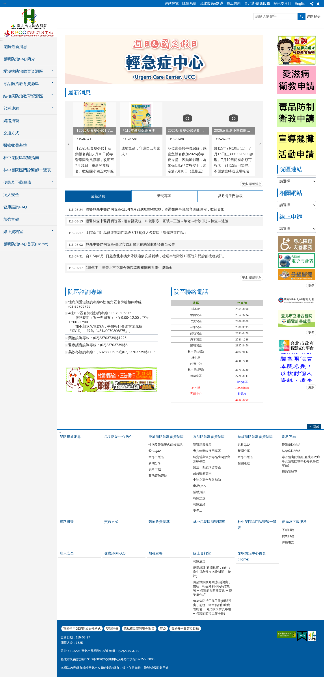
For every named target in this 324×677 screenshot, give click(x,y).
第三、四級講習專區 (207, 467)
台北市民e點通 (211, 3)
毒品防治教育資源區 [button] (21, 83)
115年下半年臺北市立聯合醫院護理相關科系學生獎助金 (120, 268)
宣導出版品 (156, 457)
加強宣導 (11, 219)
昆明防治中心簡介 (19, 59)
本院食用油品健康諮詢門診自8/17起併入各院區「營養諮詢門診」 (128, 233)
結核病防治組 (291, 451)
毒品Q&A (199, 486)
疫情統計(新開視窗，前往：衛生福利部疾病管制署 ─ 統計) (212, 572)
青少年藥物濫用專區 (207, 451)
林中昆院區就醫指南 (21, 157)
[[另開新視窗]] (111, 391)
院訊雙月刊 (282, 3)
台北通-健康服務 (257, 3)
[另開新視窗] (296, 244)
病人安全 (11, 194)
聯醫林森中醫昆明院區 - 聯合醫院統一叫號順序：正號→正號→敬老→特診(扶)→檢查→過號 (148, 221)
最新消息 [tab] (98, 196)
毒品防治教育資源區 (209, 436)
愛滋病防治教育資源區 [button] (23, 71)
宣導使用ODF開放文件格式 (82, 628)
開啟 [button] (316, 427)
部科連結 (289, 436)
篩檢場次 (288, 542)
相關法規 (199, 498)
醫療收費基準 (15, 145)
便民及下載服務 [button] (17, 182)
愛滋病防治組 (291, 444)
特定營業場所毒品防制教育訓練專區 (211, 459)
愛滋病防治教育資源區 (166, 436)
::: (4, 2)
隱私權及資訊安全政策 (139, 628)
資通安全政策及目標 (185, 628)
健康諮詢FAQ (15, 207)
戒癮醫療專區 (202, 473)
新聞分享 (155, 463)
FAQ (163, 628)
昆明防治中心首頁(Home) (25, 244)
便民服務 (288, 536)
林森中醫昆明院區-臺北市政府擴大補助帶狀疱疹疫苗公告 (122, 245)
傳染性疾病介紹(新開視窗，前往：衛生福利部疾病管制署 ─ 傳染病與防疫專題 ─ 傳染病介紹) (212, 588)
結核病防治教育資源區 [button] (23, 96)
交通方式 (11, 133)
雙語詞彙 (112, 628)
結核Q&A (244, 444)
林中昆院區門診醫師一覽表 (27, 170)
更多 (311, 285)
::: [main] (63, 33)
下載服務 (288, 530)
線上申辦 (284, 227)
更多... (197, 510)
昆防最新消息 (15, 46)
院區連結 (284, 179)
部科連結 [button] (11, 108)
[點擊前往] (296, 345)
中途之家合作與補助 (207, 479)
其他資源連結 (158, 475)
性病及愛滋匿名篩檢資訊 (165, 444)
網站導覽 (172, 3)
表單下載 (155, 469)
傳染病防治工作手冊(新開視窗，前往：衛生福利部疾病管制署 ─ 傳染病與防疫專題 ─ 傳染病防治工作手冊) (212, 607)
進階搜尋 (314, 16)
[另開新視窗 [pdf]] (296, 318)
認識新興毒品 (202, 444)
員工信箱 (234, 3)
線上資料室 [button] (13, 231)
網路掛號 (11, 120)
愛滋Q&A (155, 451)
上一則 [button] (68, 144)
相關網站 (284, 203)
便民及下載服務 (294, 521)
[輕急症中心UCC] (164, 82)
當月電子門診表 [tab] (230, 196)
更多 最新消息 (251, 184)
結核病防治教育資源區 (255, 436)
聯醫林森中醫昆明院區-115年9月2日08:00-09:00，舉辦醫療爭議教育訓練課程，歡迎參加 (146, 210)
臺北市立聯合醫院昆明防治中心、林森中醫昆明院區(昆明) (28, 22)
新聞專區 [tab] (164, 196)
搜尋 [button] (301, 16)
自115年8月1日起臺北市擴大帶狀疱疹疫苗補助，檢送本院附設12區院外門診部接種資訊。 (147, 256)
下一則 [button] (260, 144)
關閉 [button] (312, 3)
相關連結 (199, 504)
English (301, 4)
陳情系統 (189, 3)
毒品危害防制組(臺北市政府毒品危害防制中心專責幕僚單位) (301, 461)
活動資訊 (199, 492)
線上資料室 (202, 553)
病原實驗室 (289, 471)
